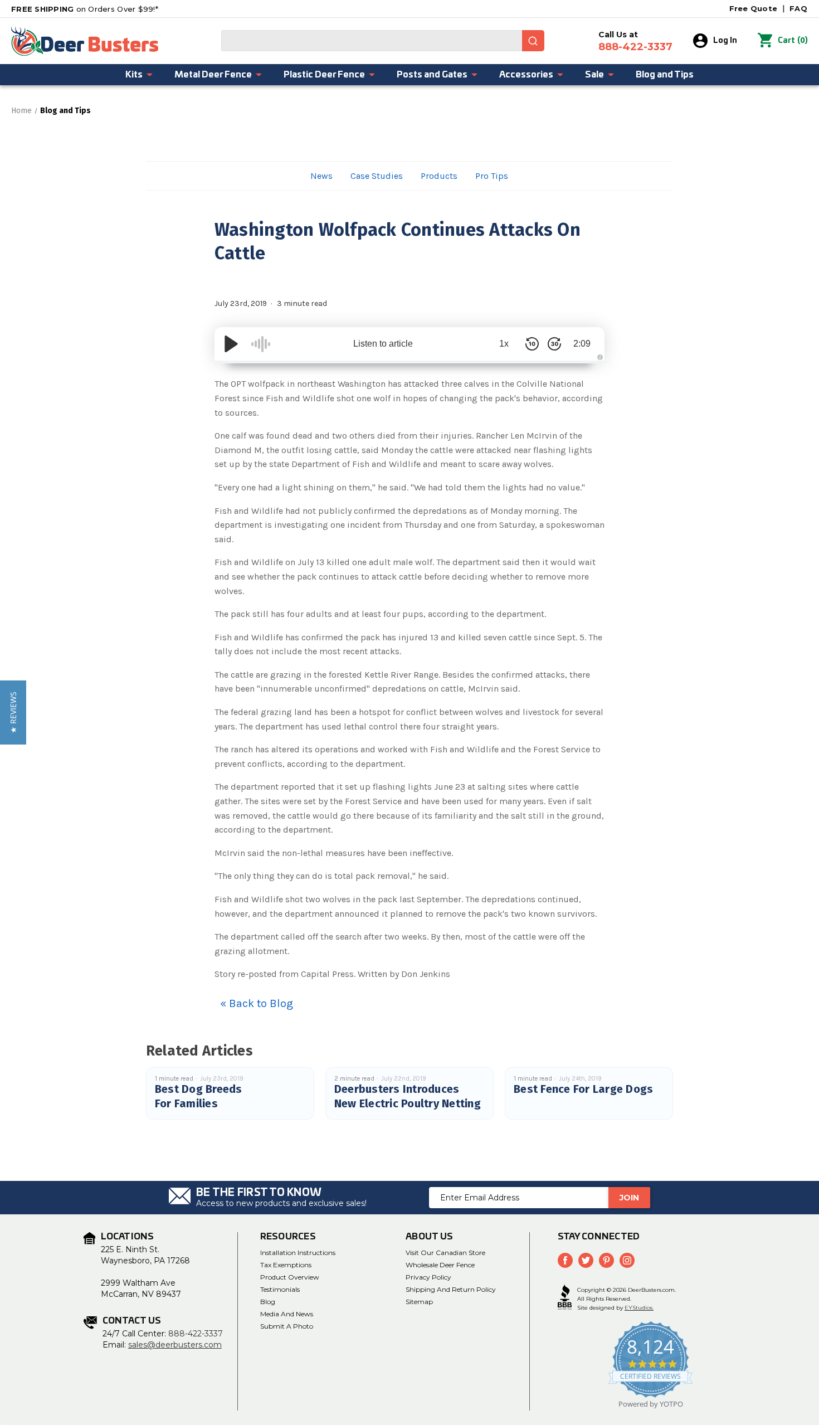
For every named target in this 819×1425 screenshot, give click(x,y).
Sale (594, 74)
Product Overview (289, 1277)
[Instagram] (627, 1260)
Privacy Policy (428, 1277)
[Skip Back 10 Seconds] (532, 344)
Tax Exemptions (285, 1265)
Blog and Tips (665, 74)
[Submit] (533, 40)
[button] (13, 712)
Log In (725, 41)
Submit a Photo (286, 1326)
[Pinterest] (606, 1260)
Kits (134, 74)
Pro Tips (491, 176)
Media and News (286, 1314)
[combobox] (382, 40)
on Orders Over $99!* (84, 8)
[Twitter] (585, 1260)
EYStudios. (639, 1307)
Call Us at (635, 41)
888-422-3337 (195, 1334)
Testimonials (280, 1289)
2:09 (582, 343)
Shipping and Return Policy (451, 1289)
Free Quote (753, 8)
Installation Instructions (297, 1252)
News (321, 176)
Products (439, 176)
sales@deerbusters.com (175, 1345)
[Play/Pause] (231, 344)
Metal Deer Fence (213, 74)
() (793, 40)
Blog (267, 1301)
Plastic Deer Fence (324, 74)
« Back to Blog (256, 1003)
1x (504, 343)
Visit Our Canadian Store (445, 1252)
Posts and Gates (432, 74)
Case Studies (376, 176)
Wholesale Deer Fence (440, 1265)
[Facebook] (565, 1260)
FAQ (798, 8)
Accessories (526, 74)
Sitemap (419, 1301)
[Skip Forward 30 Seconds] (554, 344)
